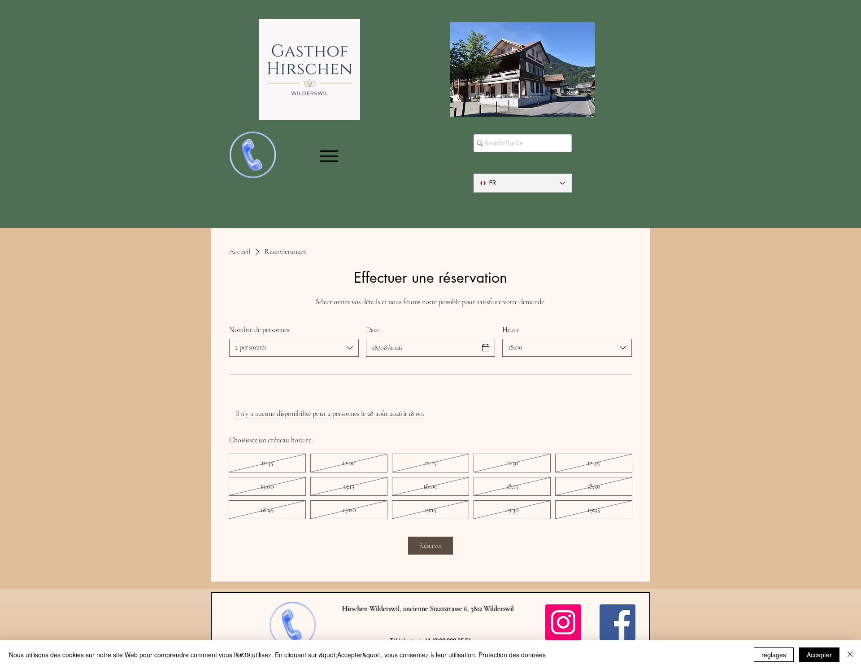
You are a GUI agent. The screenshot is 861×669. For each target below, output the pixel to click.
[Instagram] (563, 622)
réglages (773, 654)
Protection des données (512, 654)
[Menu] (329, 156)
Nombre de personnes (259, 329)
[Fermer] (850, 654)
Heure (510, 329)
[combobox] (294, 348)
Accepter (819, 654)
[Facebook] (617, 622)
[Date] (485, 347)
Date (372, 329)
